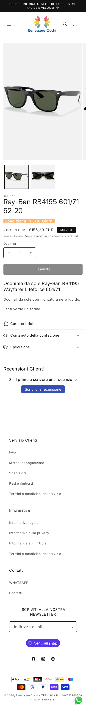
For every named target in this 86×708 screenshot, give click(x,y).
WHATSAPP (18, 583)
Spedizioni (17, 473)
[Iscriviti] (72, 626)
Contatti (15, 593)
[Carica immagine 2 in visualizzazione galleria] (43, 177)
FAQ (12, 452)
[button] (9, 24)
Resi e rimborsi (21, 483)
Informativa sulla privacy (29, 533)
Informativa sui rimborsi (28, 543)
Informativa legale (24, 522)
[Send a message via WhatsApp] (78, 700)
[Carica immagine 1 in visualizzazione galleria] (17, 177)
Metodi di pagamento (26, 463)
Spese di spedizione (37, 236)
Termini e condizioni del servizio (35, 494)
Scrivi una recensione (43, 389)
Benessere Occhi (27, 695)
